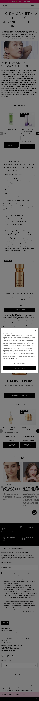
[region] (19, 350)
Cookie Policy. (14, 358)
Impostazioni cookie (19, 363)
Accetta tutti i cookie (19, 368)
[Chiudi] (35, 331)
